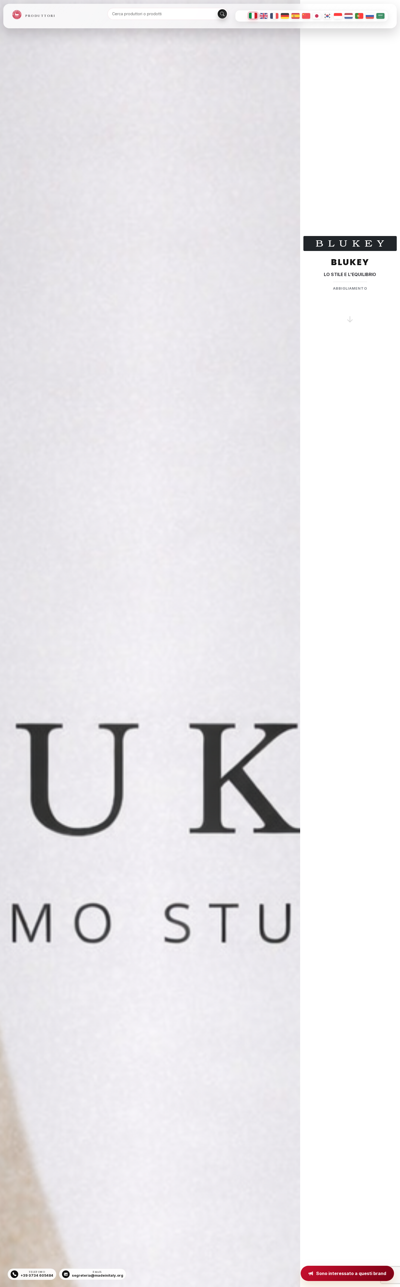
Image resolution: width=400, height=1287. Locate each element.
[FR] (274, 16)
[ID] (338, 16)
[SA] (380, 16)
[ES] (295, 16)
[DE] (285, 16)
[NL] (348, 16)
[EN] (263, 16)
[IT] (253, 16)
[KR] (327, 16)
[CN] (306, 16)
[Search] (222, 14)
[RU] (369, 16)
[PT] (359, 16)
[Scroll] (350, 313)
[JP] (316, 16)
